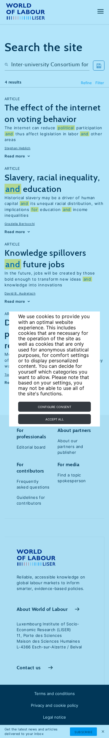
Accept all (54, 419)
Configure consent (54, 407)
